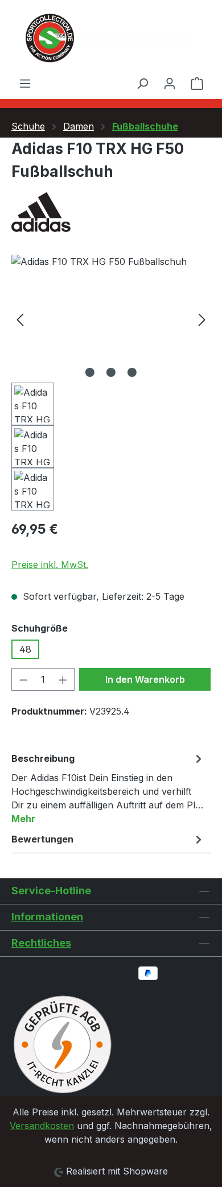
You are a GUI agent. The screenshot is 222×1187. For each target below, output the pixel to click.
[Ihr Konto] (169, 83)
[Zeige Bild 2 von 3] (111, 372)
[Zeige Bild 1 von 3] (89, 372)
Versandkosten (42, 1125)
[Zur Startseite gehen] (111, 38)
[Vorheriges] (19, 318)
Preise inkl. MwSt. (49, 564)
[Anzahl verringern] (23, 679)
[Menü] (25, 83)
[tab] (108, 788)
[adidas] (111, 212)
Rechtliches (41, 943)
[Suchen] (142, 83)
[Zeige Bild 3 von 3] (132, 372)
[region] (111, 383)
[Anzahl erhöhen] (63, 679)
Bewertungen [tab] (42, 839)
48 (25, 649)
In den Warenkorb (145, 679)
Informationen (47, 917)
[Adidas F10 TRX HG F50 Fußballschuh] (111, 319)
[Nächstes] (202, 318)
